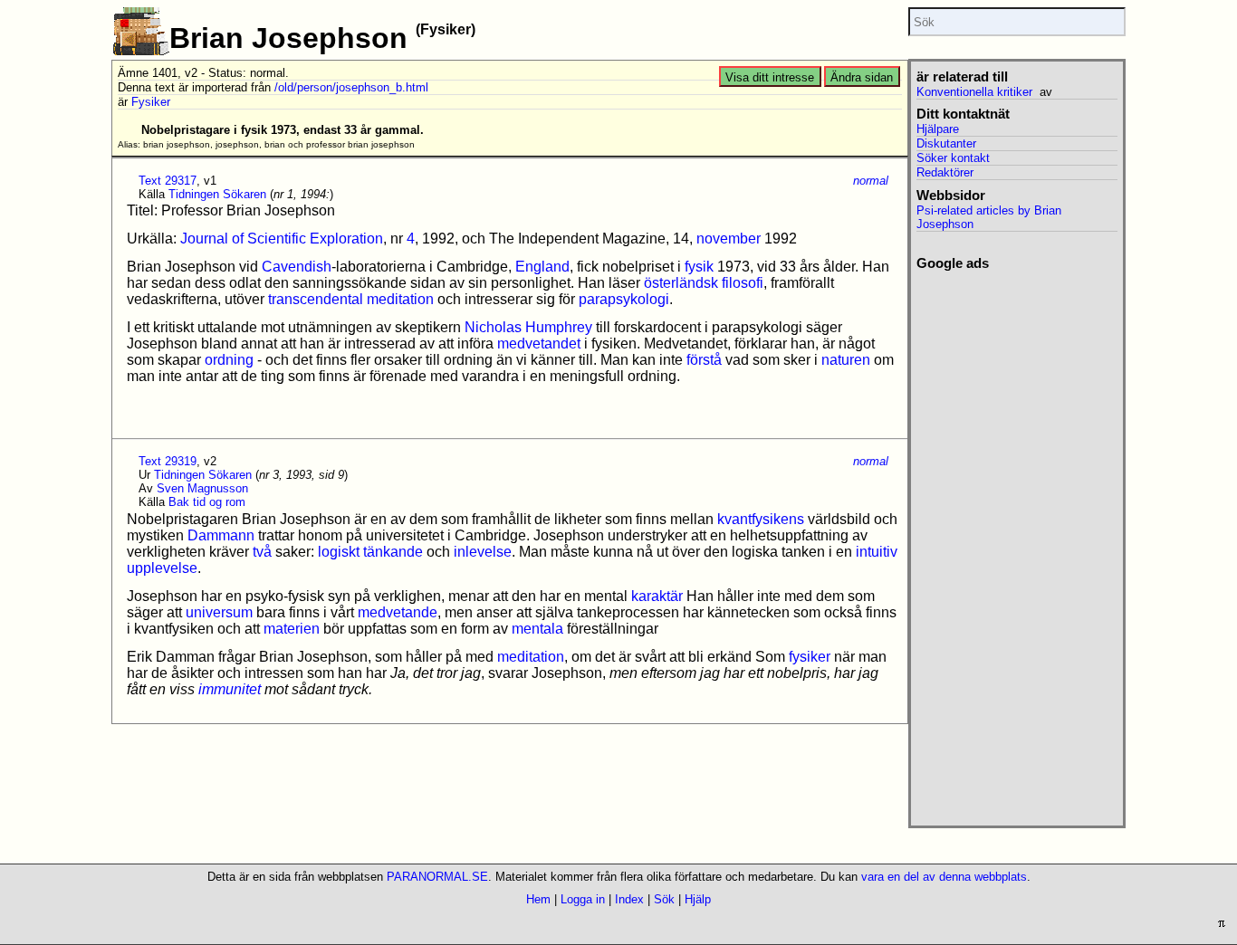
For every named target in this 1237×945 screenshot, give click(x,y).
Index (629, 899)
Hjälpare (937, 129)
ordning (229, 360)
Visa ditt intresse (769, 77)
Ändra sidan (861, 77)
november (728, 238)
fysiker (809, 656)
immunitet (229, 689)
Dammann (220, 535)
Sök (664, 899)
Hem (538, 899)
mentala (537, 628)
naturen (845, 360)
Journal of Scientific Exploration (281, 238)
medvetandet (538, 343)
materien (292, 628)
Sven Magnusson (202, 488)
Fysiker (150, 102)
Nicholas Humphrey (528, 327)
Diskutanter (946, 143)
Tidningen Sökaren (217, 194)
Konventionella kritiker (974, 92)
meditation (530, 656)
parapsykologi (624, 299)
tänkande (393, 551)
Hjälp (698, 899)
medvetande (397, 612)
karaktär (657, 596)
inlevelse (483, 551)
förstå (704, 360)
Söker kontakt (953, 158)
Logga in (583, 899)
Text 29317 (168, 180)
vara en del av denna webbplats (944, 876)
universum (219, 612)
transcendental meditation (351, 299)
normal (870, 180)
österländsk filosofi (703, 283)
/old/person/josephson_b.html (351, 87)
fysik (699, 266)
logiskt (339, 551)
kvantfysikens (760, 519)
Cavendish (296, 266)
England (542, 266)
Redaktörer (944, 172)
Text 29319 (168, 461)
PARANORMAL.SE (437, 876)
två (262, 551)
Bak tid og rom (206, 502)
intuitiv (876, 551)
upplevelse (162, 568)
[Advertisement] (1016, 543)
